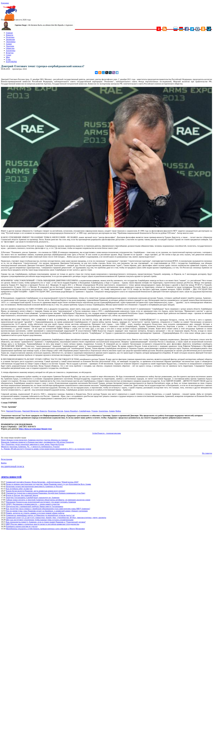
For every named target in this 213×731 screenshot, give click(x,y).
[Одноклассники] (99, 72)
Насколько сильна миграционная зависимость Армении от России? (34, 486)
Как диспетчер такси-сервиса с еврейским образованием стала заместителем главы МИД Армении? (48, 509)
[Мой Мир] (103, 72)
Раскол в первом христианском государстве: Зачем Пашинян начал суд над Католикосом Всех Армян (48, 484)
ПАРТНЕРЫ (11, 62)
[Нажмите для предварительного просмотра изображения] (106, 227)
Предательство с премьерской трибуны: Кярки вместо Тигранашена (34, 506)
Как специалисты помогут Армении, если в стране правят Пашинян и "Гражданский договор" (46, 522)
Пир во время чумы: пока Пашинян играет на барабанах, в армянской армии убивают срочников (47, 511)
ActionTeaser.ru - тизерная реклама (106, 433)
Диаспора (10, 46)
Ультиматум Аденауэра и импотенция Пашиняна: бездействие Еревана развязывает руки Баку (45, 493)
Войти (4, 463)
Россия (60, 411)
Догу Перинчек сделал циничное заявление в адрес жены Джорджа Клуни (32, 444)
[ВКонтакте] (96, 72)
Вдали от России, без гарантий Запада (22, 495)
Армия (9, 44)
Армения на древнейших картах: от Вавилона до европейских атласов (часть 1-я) (40, 515)
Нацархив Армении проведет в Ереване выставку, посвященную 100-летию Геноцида (37, 442)
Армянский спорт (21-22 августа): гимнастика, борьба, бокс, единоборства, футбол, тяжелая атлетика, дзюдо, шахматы (56, 518)
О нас (8, 59)
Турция (94, 411)
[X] (106, 72)
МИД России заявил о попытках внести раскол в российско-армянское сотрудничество (42, 524)
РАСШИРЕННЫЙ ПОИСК (12, 467)
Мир (8, 57)
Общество (10, 48)
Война (118, 411)
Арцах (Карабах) (71, 411)
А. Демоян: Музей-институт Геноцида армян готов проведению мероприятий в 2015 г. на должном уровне (46, 449)
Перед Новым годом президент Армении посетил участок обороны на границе (34, 440)
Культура (9, 53)
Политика (10, 37)
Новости (9, 35)
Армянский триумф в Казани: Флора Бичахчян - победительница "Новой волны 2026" (42, 482)
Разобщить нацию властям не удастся (21, 526)
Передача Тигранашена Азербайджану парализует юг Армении (32, 498)
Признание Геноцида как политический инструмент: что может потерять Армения (41, 502)
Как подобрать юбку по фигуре (19, 489)
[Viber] (113, 72)
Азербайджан (84, 411)
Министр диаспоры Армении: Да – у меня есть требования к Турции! (30, 447)
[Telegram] (117, 72)
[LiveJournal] (110, 72)
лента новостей (11, 476)
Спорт (8, 55)
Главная (9, 33)
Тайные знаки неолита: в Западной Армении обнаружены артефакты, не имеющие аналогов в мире (48, 500)
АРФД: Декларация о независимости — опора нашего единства (33, 504)
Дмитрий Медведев (30, 411)
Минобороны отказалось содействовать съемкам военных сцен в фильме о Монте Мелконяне (45, 529)
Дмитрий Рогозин (13, 411)
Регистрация (6, 459)
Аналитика (10, 50)
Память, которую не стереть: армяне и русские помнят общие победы (35, 513)
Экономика (10, 42)
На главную (207, 453)
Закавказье (10, 39)
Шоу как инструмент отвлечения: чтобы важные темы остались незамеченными (39, 520)
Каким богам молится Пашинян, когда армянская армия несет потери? (35, 491)
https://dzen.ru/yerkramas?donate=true (35, 429)
